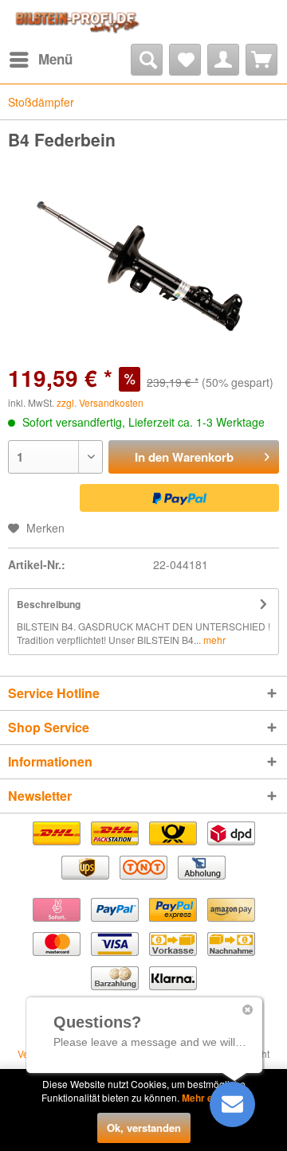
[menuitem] (40, 60)
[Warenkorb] (261, 60)
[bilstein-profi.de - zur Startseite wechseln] (76, 22)
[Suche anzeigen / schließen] (147, 60)
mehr (213, 639)
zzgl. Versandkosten (100, 402)
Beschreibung (49, 604)
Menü (55, 58)
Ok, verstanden (144, 1127)
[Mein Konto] (223, 60)
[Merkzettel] (185, 60)
